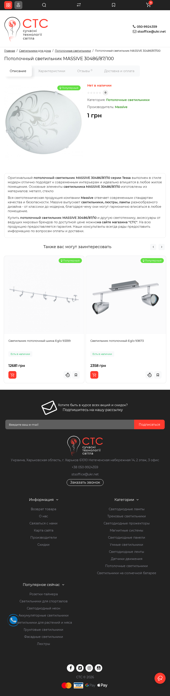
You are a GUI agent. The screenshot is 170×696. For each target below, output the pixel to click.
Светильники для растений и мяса (43, 623)
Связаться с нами (43, 523)
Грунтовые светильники (43, 630)
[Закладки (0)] (113, 5)
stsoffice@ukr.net (151, 32)
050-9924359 (146, 27)
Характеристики (51, 71)
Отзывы (84, 71)
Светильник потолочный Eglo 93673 (117, 340)
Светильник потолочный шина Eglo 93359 (39, 340)
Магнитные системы (126, 530)
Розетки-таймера (43, 594)
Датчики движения (126, 559)
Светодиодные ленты (126, 552)
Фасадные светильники (43, 637)
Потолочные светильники (128, 100)
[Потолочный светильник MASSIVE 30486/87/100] (43, 122)
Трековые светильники (126, 516)
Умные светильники (126, 545)
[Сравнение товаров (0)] (78, 5)
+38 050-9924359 (85, 467)
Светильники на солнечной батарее (126, 573)
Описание (18, 71)
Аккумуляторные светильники (44, 615)
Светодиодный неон (43, 608)
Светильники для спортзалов (43, 601)
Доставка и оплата (119, 71)
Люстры (43, 644)
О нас (43, 516)
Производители (43, 538)
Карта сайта (43, 530)
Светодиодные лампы (127, 509)
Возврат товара (43, 509)
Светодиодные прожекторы (127, 523)
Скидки (43, 545)
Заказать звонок (85, 482)
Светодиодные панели (126, 538)
